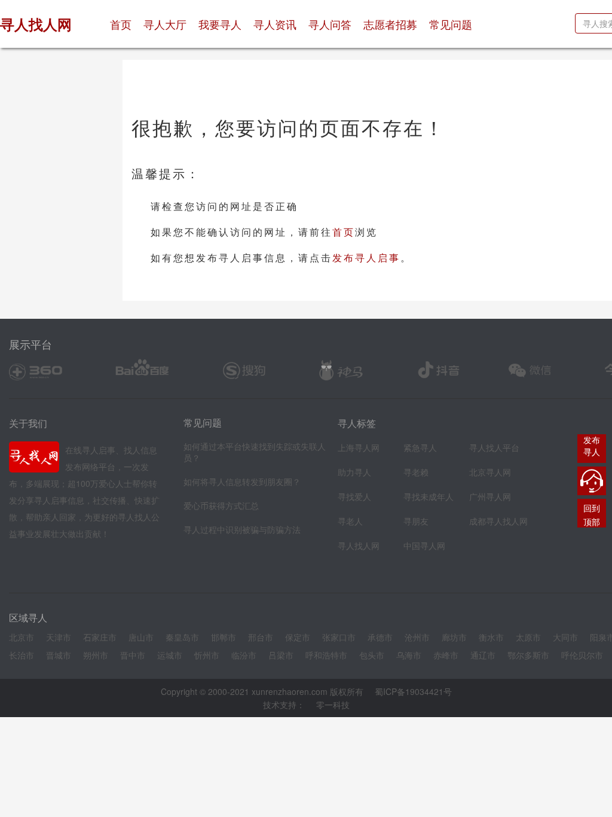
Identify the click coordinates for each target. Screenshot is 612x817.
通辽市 (482, 655)
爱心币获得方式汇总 (221, 505)
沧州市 (417, 637)
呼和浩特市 (326, 655)
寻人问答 (329, 24)
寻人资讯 (274, 24)
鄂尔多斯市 (528, 655)
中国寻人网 (424, 545)
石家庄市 (100, 637)
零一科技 (333, 705)
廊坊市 (454, 637)
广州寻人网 (490, 496)
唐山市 (141, 637)
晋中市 (132, 655)
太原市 (528, 637)
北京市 (21, 637)
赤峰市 (445, 655)
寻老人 (350, 521)
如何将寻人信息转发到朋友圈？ (242, 481)
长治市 (21, 655)
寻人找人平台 (494, 447)
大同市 (565, 637)
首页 (123, 24)
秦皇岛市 (182, 637)
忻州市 (206, 655)
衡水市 (491, 637)
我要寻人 (219, 24)
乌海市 (408, 655)
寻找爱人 (354, 496)
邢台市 (260, 637)
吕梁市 (280, 655)
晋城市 (58, 655)
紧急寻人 (420, 447)
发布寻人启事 (366, 257)
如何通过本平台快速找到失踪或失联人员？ (254, 452)
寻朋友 (416, 521)
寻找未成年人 (428, 496)
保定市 (297, 637)
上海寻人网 (359, 447)
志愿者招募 (390, 24)
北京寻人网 (490, 472)
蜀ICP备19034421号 (413, 691)
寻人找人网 (359, 545)
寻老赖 (416, 472)
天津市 (58, 637)
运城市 (169, 655)
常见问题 (450, 24)
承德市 (380, 637)
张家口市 (339, 637)
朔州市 (95, 655)
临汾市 (243, 655)
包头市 (371, 655)
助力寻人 (354, 472)
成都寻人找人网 (498, 521)
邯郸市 (223, 637)
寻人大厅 (164, 24)
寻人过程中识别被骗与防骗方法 (242, 529)
